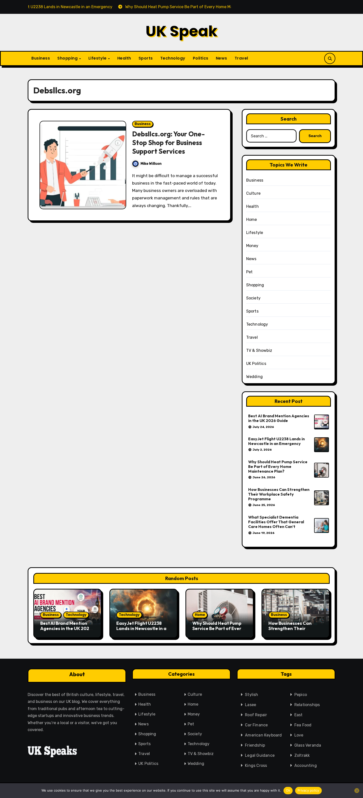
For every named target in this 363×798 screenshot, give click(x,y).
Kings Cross (256, 765)
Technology (172, 58)
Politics (200, 58)
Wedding (254, 376)
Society (253, 298)
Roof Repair (256, 715)
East (298, 715)
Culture (253, 193)
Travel (241, 58)
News (221, 58)
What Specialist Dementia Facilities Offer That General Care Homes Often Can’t (276, 522)
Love (298, 735)
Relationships (307, 704)
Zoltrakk (302, 755)
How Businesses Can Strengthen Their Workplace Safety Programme (278, 494)
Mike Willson (151, 164)
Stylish (251, 694)
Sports (146, 58)
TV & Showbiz (259, 350)
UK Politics (256, 363)
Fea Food (303, 725)
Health (124, 58)
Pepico (300, 694)
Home (251, 219)
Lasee (250, 704)
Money (252, 245)
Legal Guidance (260, 755)
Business (40, 58)
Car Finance (256, 725)
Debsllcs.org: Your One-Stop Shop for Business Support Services (168, 142)
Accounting (305, 765)
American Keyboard (263, 735)
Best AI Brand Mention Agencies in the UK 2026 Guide (278, 418)
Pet (249, 272)
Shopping (68, 58)
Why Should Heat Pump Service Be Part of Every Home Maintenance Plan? (277, 466)
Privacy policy (308, 790)
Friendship (255, 745)
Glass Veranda (307, 745)
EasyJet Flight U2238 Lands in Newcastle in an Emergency (276, 441)
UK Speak (181, 31)
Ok (288, 790)
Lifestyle (98, 58)
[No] (356, 790)
